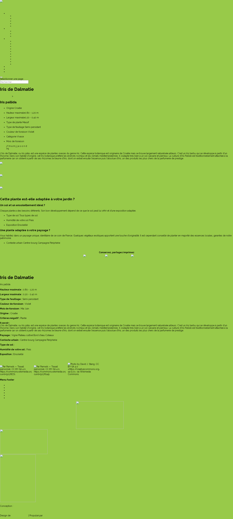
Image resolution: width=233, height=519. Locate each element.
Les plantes (5, 96)
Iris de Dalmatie (21, 96)
